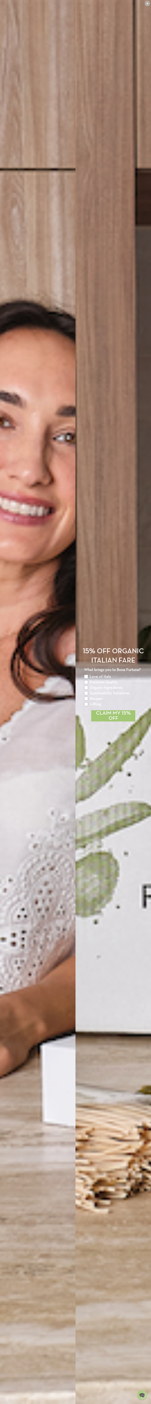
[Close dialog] (147, 4)
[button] (142, 1395)
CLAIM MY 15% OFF (113, 716)
